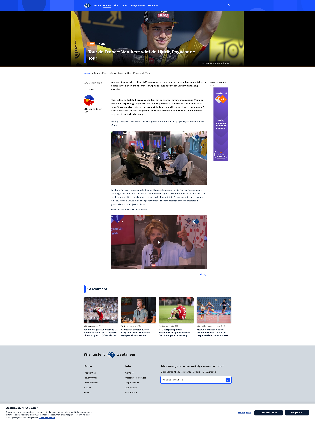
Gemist (125, 6)
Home (97, 6)
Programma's (138, 6)
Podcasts (153, 6)
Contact (129, 373)
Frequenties (90, 373)
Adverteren (131, 388)
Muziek (87, 388)
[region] (159, 158)
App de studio (132, 383)
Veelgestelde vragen (135, 378)
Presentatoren (91, 383)
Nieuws (107, 6)
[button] (229, 5)
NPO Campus (132, 393)
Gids (116, 6)
